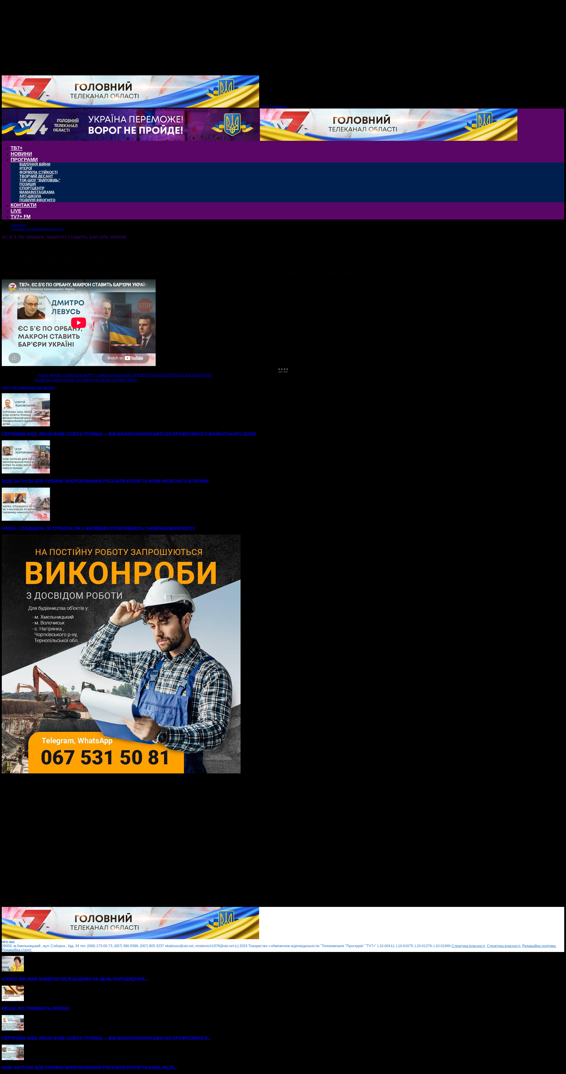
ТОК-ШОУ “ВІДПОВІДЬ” (39, 180)
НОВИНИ (21, 153)
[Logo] (131, 139)
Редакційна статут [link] (17, 950)
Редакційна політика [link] (539, 946)
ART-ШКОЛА (30, 196)
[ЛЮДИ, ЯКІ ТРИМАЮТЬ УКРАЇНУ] (13, 1000)
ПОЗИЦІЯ (27, 184)
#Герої (25, 168)
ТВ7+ (17, 148)
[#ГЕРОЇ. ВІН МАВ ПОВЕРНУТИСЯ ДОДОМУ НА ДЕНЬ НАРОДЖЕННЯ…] (13, 970)
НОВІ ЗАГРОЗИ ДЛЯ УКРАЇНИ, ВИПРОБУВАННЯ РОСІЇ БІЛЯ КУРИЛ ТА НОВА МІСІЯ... (89, 1067)
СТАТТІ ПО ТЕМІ (13, 388)
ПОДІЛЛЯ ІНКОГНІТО (37, 200)
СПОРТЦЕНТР (31, 188)
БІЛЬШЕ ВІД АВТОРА (40, 388)
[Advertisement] (134, 840)
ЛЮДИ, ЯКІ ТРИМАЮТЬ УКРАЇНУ (36, 1008)
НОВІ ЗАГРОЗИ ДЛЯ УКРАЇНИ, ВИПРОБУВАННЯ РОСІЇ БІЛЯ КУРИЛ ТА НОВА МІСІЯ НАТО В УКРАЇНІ (105, 481)
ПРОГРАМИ (24, 159)
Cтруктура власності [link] (468, 946)
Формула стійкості (38, 172)
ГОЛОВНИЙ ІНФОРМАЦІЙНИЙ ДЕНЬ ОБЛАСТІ (37, 229)
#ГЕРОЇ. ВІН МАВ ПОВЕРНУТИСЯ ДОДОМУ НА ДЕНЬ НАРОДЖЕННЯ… (75, 979)
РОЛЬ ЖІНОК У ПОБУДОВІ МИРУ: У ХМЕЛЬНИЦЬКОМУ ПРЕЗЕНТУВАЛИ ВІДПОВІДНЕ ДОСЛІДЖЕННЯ (125, 375)
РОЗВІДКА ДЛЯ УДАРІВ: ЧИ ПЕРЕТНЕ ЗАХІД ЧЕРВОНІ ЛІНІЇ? (86, 380)
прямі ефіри (18, 225)
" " (280, 370)
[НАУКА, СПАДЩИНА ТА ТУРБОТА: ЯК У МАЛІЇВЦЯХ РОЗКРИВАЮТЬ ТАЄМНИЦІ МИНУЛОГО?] (26, 519)
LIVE (16, 211)
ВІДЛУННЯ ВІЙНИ (34, 164)
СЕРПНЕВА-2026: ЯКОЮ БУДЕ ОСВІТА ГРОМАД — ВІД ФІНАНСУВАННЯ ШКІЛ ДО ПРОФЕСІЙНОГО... (106, 1038)
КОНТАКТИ (23, 205)
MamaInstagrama (37, 192)
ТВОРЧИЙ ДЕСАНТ (36, 176)
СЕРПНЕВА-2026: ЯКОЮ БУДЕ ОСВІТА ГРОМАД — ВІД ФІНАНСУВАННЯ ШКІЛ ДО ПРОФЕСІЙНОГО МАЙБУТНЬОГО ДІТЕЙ (129, 433)
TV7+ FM (21, 216)
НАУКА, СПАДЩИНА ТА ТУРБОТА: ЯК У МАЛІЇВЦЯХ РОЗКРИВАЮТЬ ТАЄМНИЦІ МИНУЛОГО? (98, 528)
